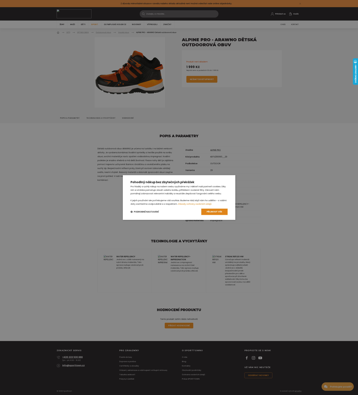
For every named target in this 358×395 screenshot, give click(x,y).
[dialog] (179, 197)
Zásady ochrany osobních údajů (195, 203)
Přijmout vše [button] (214, 211)
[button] (145, 211)
